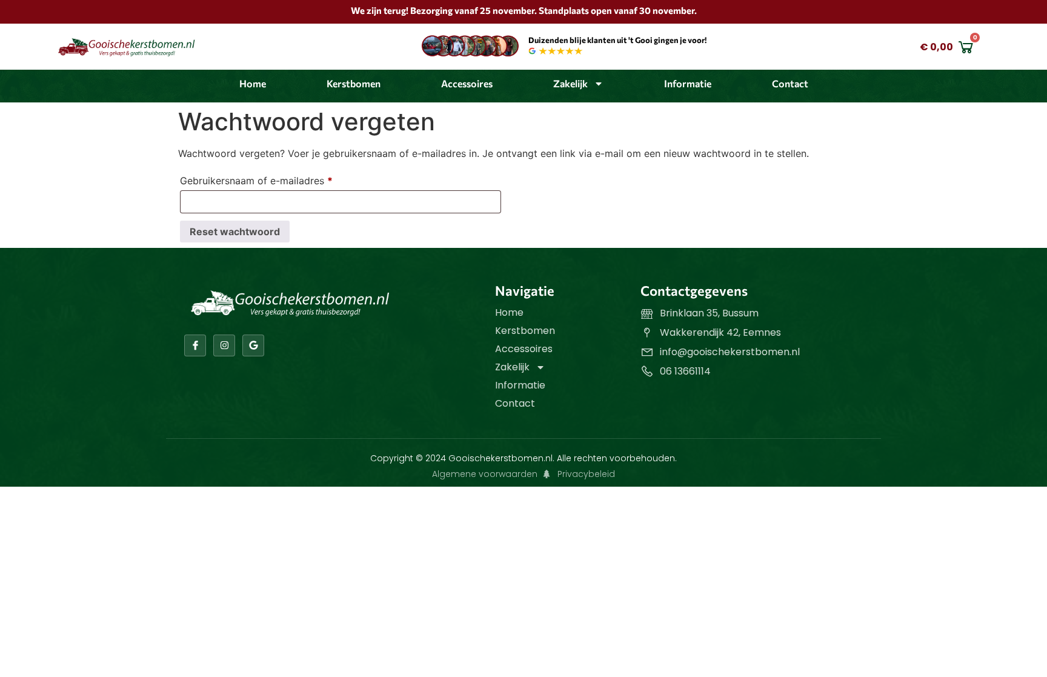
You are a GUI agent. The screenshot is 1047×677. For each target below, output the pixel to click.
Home (252, 83)
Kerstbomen (354, 83)
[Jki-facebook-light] (195, 345)
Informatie (687, 83)
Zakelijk (570, 83)
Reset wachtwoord (235, 231)
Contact (790, 83)
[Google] (253, 345)
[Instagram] (224, 345)
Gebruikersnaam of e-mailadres (272, 179)
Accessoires (467, 83)
